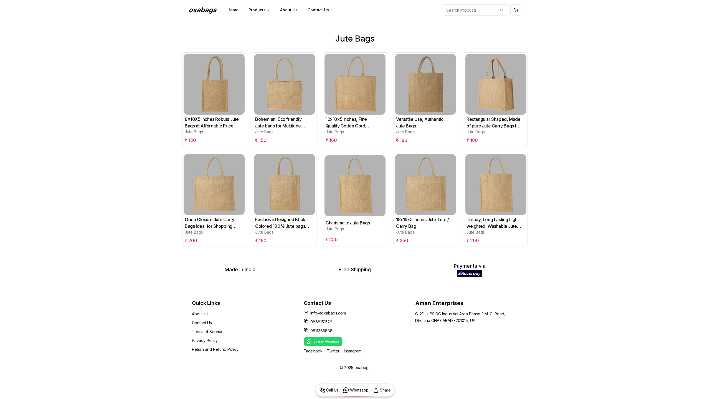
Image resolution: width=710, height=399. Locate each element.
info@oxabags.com (328, 313)
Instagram (352, 351)
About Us (289, 9)
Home (233, 9)
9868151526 (321, 321)
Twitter (333, 351)
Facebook (313, 351)
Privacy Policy (205, 340)
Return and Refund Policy (215, 349)
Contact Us (318, 9)
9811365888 (321, 330)
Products (257, 9)
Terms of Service (208, 331)
